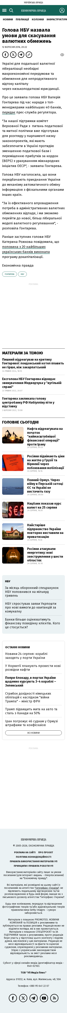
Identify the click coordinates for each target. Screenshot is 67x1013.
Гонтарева (9, 274)
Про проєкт (45, 852)
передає (8, 112)
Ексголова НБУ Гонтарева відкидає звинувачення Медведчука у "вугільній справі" (31, 383)
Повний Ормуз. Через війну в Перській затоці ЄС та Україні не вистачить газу (45, 486)
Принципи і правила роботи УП (33, 866)
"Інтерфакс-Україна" (47, 887)
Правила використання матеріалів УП (33, 861)
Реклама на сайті (25, 852)
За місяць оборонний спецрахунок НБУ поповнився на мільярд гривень (32, 592)
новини (8, 19)
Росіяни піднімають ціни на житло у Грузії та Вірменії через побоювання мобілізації (45, 462)
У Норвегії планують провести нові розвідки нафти (33, 668)
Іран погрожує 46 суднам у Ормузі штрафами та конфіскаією (31, 723)
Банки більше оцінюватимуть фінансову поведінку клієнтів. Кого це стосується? (32, 623)
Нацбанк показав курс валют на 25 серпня (44, 505)
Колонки (38, 19)
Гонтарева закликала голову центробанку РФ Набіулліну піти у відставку (28, 402)
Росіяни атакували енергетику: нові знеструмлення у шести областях (45, 554)
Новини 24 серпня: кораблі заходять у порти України (26, 656)
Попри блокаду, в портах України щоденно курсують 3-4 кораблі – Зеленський (30, 681)
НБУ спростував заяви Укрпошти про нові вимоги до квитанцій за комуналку (30, 607)
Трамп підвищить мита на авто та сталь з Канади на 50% (31, 711)
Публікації (22, 19)
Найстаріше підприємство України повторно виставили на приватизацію (45, 531)
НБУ (22, 274)
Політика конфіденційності (33, 857)
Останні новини (17, 647)
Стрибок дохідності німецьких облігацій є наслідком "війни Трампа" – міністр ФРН (28, 697)
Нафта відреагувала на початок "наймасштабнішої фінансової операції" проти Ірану (45, 436)
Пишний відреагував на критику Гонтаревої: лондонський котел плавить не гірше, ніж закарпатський (33, 363)
